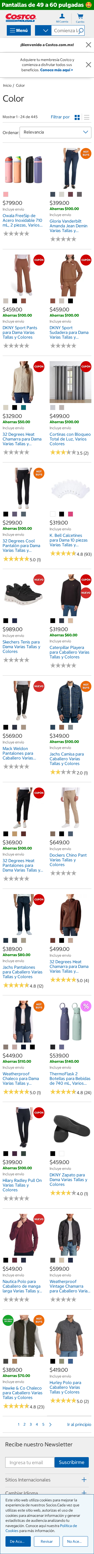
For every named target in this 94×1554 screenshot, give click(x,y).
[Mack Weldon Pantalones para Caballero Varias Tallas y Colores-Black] (6, 727)
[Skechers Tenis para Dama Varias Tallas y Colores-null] (14, 621)
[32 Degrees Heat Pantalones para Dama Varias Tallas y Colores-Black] (6, 834)
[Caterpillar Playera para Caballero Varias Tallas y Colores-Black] (53, 621)
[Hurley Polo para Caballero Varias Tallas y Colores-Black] (53, 1361)
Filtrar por (60, 116)
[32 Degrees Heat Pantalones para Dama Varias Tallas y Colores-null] (14, 834)
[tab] (47, 1480)
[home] (21, 17)
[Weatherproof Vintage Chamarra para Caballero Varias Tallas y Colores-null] (53, 1260)
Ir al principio (79, 1424)
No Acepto (76, 1541)
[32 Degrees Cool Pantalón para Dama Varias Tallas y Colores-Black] (6, 514)
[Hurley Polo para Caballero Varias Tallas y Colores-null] (61, 1361)
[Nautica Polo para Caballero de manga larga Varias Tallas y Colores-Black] (6, 1260)
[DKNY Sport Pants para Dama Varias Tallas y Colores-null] (6, 301)
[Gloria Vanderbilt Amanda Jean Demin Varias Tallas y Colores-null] (53, 194)
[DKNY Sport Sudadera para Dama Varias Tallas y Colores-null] (53, 301)
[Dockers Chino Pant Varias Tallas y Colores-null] (53, 834)
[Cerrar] (88, 45)
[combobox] (42, 31)
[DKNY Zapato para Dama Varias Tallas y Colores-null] (61, 1153)
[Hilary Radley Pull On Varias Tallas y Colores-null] (14, 1153)
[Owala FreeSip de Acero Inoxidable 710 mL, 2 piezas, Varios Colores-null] (6, 194)
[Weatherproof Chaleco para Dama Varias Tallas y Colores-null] (6, 1047)
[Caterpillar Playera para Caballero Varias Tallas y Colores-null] (61, 621)
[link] (23, 187)
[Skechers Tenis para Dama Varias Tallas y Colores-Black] (6, 621)
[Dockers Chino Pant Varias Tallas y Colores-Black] (61, 834)
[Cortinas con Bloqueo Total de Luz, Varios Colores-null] (53, 407)
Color (20, 85)
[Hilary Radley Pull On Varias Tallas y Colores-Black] (6, 1153)
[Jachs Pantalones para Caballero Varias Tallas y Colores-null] (6, 940)
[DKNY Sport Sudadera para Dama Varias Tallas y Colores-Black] (70, 301)
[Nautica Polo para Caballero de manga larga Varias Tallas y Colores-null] (14, 1260)
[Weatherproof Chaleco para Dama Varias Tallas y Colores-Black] (32, 1047)
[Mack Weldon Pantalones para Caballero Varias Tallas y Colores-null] (14, 727)
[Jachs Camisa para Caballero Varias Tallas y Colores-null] (53, 727)
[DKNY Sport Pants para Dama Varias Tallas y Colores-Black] (14, 301)
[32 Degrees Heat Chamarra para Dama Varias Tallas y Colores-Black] (14, 407)
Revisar (47, 1541)
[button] (81, 30)
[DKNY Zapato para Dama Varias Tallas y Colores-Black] (53, 1153)
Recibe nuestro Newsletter (39, 1444)
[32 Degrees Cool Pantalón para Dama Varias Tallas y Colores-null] (14, 514)
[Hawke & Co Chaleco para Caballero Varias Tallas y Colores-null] (6, 1361)
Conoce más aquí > (56, 70)
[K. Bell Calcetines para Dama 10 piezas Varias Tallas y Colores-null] (53, 514)
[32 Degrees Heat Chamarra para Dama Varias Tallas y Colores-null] (6, 407)
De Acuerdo (20, 1541)
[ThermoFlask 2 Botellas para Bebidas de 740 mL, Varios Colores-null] (53, 1047)
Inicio (7, 85)
